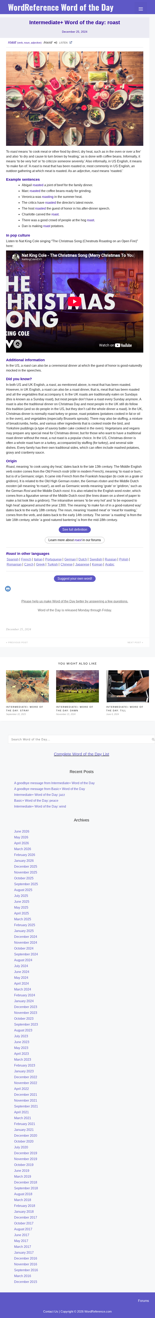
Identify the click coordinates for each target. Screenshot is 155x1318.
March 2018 (22, 1200)
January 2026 (24, 860)
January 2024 (24, 1001)
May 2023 (21, 1048)
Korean (97, 564)
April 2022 (21, 1089)
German (70, 559)
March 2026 (22, 849)
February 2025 (24, 925)
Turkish (52, 564)
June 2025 (21, 901)
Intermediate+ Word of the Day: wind (40, 806)
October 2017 (24, 1223)
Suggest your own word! (75, 578)
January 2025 (24, 931)
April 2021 (21, 1112)
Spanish (13, 559)
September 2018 (26, 1188)
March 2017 (22, 1246)
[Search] (153, 739)
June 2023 (21, 1042)
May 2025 (21, 907)
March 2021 (22, 1118)
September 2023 (26, 1024)
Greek (40, 564)
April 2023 (21, 1053)
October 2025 (24, 878)
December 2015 (25, 1282)
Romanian (14, 564)
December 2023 (25, 1007)
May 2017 (21, 1241)
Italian (38, 559)
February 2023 (24, 1065)
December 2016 (25, 1258)
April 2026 (21, 843)
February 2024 (24, 995)
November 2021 (25, 1100)
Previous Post (17, 642)
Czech (29, 564)
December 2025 (25, 866)
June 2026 (21, 831)
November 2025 (25, 872)
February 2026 (24, 855)
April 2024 (21, 983)
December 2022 (25, 1077)
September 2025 (26, 884)
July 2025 (21, 895)
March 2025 (22, 919)
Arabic (109, 564)
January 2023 (24, 1071)
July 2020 (21, 1147)
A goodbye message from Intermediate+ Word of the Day (54, 783)
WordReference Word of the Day (60, 7)
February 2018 (24, 1205)
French (26, 559)
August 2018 (23, 1194)
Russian (111, 559)
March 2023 (22, 1059)
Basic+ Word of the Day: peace (36, 800)
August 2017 (23, 1229)
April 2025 (21, 913)
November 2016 (25, 1264)
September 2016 (26, 1270)
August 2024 (23, 960)
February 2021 (24, 1124)
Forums (143, 1300)
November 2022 (25, 1083)
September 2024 (26, 954)
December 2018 (25, 1182)
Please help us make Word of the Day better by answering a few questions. (74, 601)
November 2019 (25, 1159)
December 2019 (25, 1153)
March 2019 (22, 1176)
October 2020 (24, 1141)
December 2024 (25, 936)
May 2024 (21, 977)
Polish (123, 559)
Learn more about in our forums (74, 540)
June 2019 (21, 1170)
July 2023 (21, 1036)
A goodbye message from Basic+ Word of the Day (49, 789)
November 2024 (25, 942)
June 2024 (21, 972)
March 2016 (22, 1276)
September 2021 (26, 1106)
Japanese (82, 564)
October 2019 (24, 1165)
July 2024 (21, 966)
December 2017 (25, 1217)
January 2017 (24, 1252)
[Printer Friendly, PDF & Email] (8, 590)
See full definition (74, 529)
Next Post (135, 642)
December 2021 (25, 1094)
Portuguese (53, 559)
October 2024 (24, 948)
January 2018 (24, 1211)
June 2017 (21, 1235)
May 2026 (21, 837)
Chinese (67, 564)
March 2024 (22, 989)
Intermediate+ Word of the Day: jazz (39, 794)
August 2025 (23, 890)
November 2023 (25, 1012)
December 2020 (25, 1135)
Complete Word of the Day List (81, 754)
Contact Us (50, 1311)
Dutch (83, 559)
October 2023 (24, 1018)
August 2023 (23, 1030)
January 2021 (24, 1129)
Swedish (96, 559)
